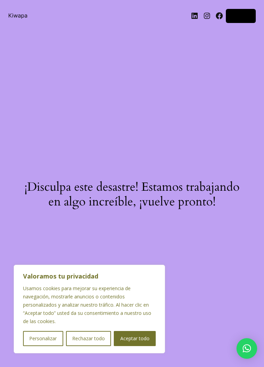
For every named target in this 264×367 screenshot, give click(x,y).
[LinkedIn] (194, 16)
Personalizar (43, 338)
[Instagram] (207, 16)
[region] (89, 309)
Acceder (240, 16)
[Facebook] (219, 16)
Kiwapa (18, 15)
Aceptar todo (135, 338)
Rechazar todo (88, 338)
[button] (246, 348)
